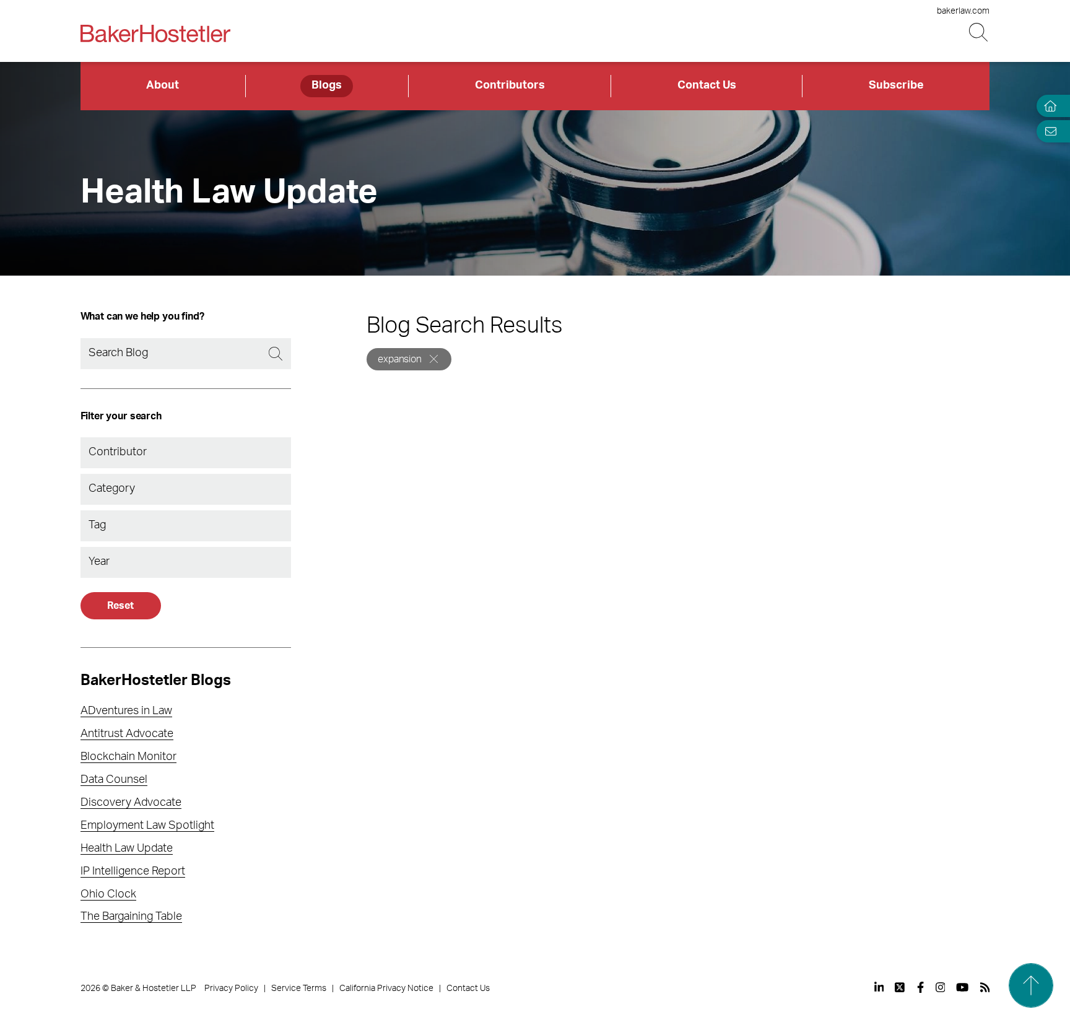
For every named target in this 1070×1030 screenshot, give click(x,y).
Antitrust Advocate (126, 734)
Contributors (510, 85)
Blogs (326, 85)
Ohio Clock (108, 894)
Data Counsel (113, 779)
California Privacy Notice (386, 988)
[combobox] (185, 452)
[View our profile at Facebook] (920, 987)
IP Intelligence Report (132, 871)
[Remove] (433, 358)
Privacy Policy (231, 988)
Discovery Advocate (130, 802)
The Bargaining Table (131, 916)
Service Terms (298, 988)
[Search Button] (979, 32)
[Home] (1048, 106)
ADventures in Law (126, 711)
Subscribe (896, 85)
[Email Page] (1048, 131)
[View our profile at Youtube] (962, 987)
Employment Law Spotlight (147, 825)
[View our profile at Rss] (985, 987)
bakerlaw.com (963, 11)
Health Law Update (126, 848)
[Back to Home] (155, 33)
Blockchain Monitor (128, 756)
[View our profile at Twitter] (900, 987)
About (162, 85)
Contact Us (706, 85)
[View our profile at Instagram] (941, 987)
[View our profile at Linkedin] (879, 987)
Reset (120, 606)
